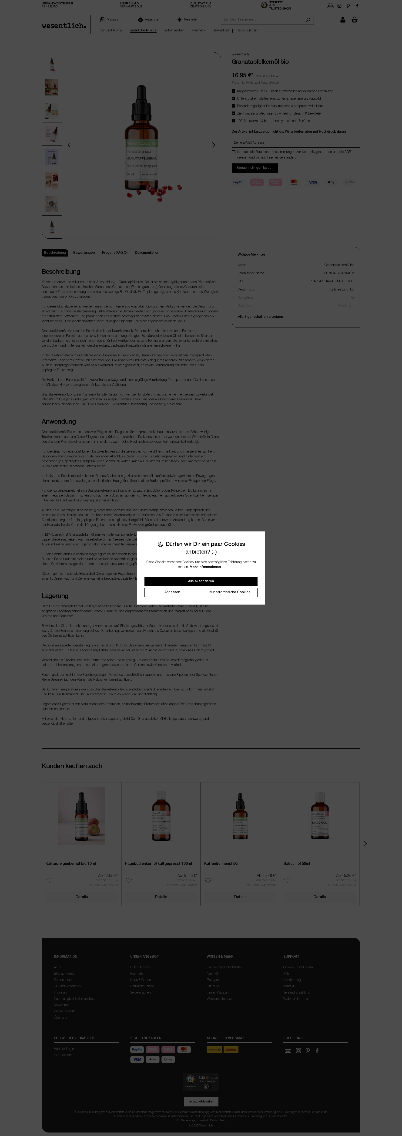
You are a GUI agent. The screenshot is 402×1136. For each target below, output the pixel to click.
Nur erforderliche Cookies (229, 592)
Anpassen (172, 592)
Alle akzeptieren (201, 581)
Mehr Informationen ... (207, 567)
